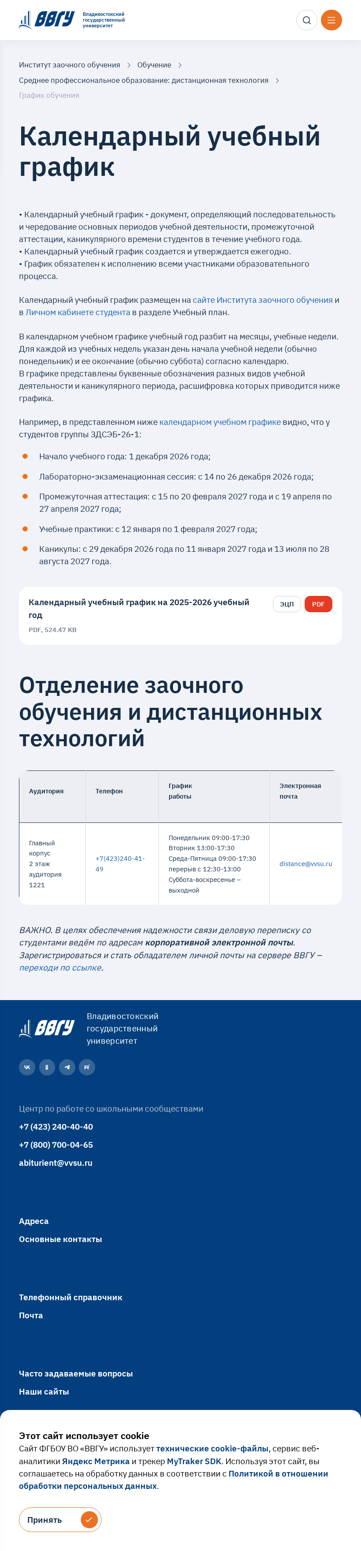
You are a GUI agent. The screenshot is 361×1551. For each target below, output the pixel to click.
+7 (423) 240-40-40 (56, 1126)
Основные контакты (60, 1238)
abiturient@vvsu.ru (55, 1162)
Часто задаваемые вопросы (76, 1373)
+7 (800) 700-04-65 (56, 1144)
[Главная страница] (45, 1028)
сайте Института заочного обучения (264, 299)
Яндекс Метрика (96, 1460)
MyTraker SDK (194, 1460)
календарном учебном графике (220, 421)
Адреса (34, 1220)
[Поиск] (306, 20)
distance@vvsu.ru (306, 863)
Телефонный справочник (70, 1296)
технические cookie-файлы (212, 1448)
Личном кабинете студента (78, 311)
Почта (31, 1314)
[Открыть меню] (331, 20)
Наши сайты (44, 1391)
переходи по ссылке (60, 967)
